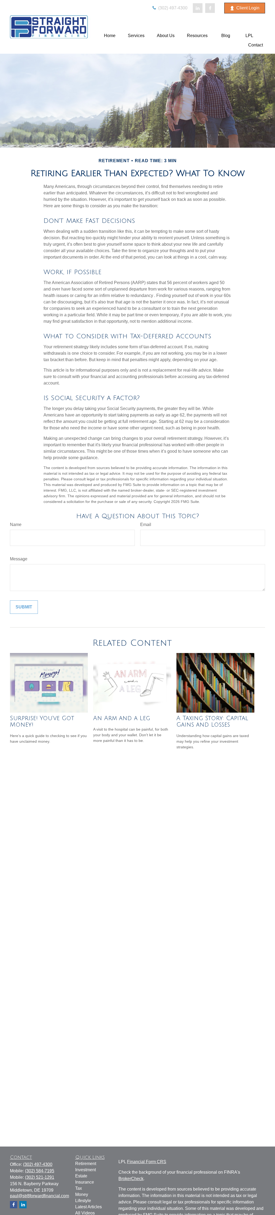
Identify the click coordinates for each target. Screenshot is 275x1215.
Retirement (85, 1163)
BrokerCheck (130, 1178)
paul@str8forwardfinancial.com (39, 1196)
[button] (110, 35)
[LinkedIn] (197, 8)
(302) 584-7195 (39, 1171)
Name (15, 524)
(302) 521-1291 (39, 1177)
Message (18, 559)
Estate (81, 1176)
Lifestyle (83, 1200)
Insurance (84, 1182)
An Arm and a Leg (121, 718)
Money (81, 1194)
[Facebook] (210, 8)
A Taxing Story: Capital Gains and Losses (212, 721)
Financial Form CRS (146, 1161)
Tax (78, 1188)
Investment (85, 1169)
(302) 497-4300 (172, 8)
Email (145, 524)
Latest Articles (88, 1207)
